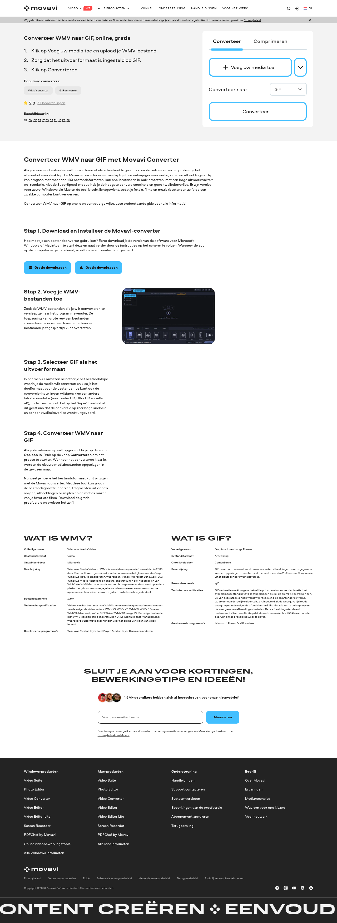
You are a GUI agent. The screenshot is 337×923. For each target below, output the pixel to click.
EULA (86, 878)
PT (51, 120)
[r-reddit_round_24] (311, 888)
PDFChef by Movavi (40, 834)
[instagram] (286, 888)
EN (30, 120)
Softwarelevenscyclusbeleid (114, 878)
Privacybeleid (252, 20)
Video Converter (37, 798)
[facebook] (277, 888)
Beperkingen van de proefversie (196, 807)
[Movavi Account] (297, 8)
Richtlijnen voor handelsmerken (224, 878)
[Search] (289, 8)
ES (47, 120)
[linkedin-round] (302, 888)
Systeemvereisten (185, 798)
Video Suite (33, 780)
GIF (278, 89)
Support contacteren (188, 789)
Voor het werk (256, 816)
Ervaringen (253, 789)
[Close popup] (310, 20)
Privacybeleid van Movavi (114, 735)
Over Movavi (255, 780)
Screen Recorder (37, 825)
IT (43, 120)
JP (59, 120)
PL (55, 120)
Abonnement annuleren (190, 816)
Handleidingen (183, 780)
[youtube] (294, 888)
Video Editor (34, 807)
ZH (68, 120)
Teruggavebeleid (187, 878)
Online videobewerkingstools (47, 844)
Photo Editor (34, 789)
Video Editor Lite (37, 816)
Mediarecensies (257, 798)
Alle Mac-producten (113, 844)
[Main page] (40, 8)
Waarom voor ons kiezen (265, 807)
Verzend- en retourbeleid (154, 878)
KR (64, 120)
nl (311, 8)
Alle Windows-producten (44, 853)
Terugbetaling (182, 825)
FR (39, 120)
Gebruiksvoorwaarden (62, 878)
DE (35, 120)
